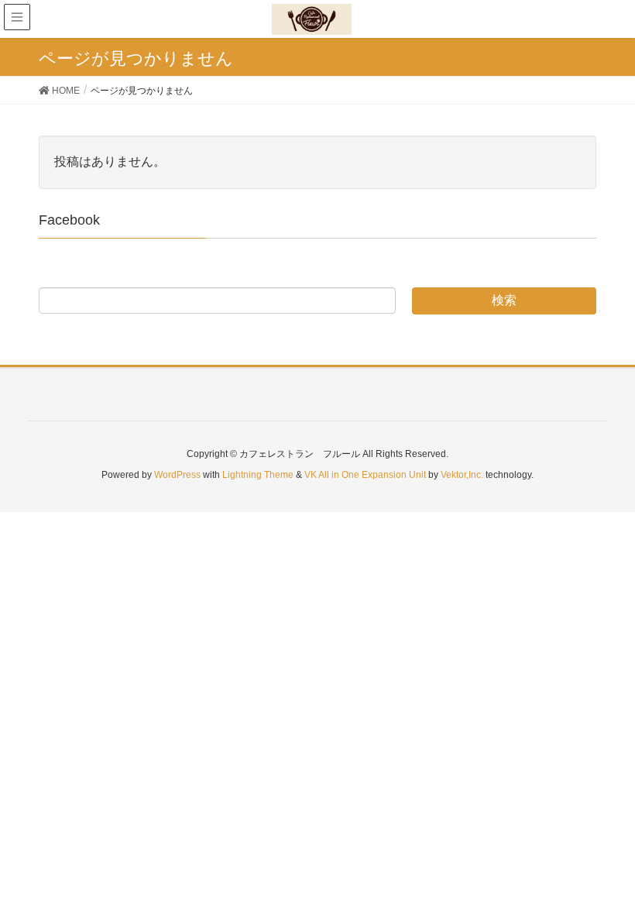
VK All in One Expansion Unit (365, 474)
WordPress (177, 474)
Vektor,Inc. (462, 474)
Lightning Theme (257, 474)
